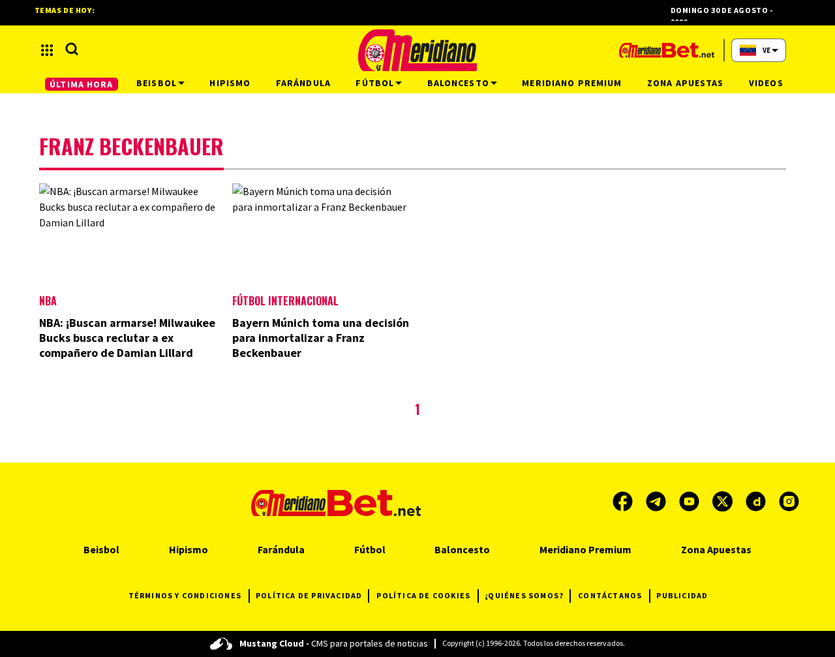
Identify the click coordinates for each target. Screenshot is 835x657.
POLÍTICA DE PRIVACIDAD (309, 595)
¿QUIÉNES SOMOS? (524, 595)
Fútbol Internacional (285, 301)
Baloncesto (462, 549)
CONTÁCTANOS (610, 595)
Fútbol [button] (375, 83)
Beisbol (101, 549)
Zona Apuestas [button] (685, 83)
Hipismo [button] (229, 83)
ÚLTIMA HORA (81, 84)
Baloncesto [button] (458, 83)
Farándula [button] (303, 83)
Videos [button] (766, 83)
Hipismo (188, 549)
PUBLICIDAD (682, 595)
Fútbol (370, 549)
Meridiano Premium (585, 549)
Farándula (281, 549)
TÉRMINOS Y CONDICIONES (185, 595)
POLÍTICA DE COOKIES (423, 595)
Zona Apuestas (716, 549)
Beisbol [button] (156, 83)
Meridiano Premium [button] (572, 83)
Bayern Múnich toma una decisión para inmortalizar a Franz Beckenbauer (320, 337)
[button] (47, 50)
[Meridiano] (417, 50)
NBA (48, 301)
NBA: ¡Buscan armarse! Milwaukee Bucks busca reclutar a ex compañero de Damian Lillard (127, 337)
